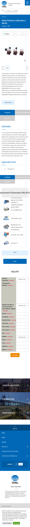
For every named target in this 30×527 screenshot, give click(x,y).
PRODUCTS (5, 447)
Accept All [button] (16, 523)
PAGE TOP (15, 428)
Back (15, 261)
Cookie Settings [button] (7, 523)
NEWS (3, 437)
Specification (8, 102)
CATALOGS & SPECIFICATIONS (10, 451)
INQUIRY (4, 442)
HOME (3, 433)
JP (16, 464)
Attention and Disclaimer (6, 506)
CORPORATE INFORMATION (9, 456)
